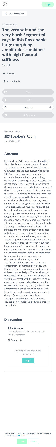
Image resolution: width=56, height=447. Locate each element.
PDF (29, 99)
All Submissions (16, 13)
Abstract (28, 107)
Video (29, 92)
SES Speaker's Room (20, 136)
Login (48, 4)
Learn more (20, 435)
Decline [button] (34, 441)
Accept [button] (22, 441)
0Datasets (29, 115)
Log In (28, 360)
